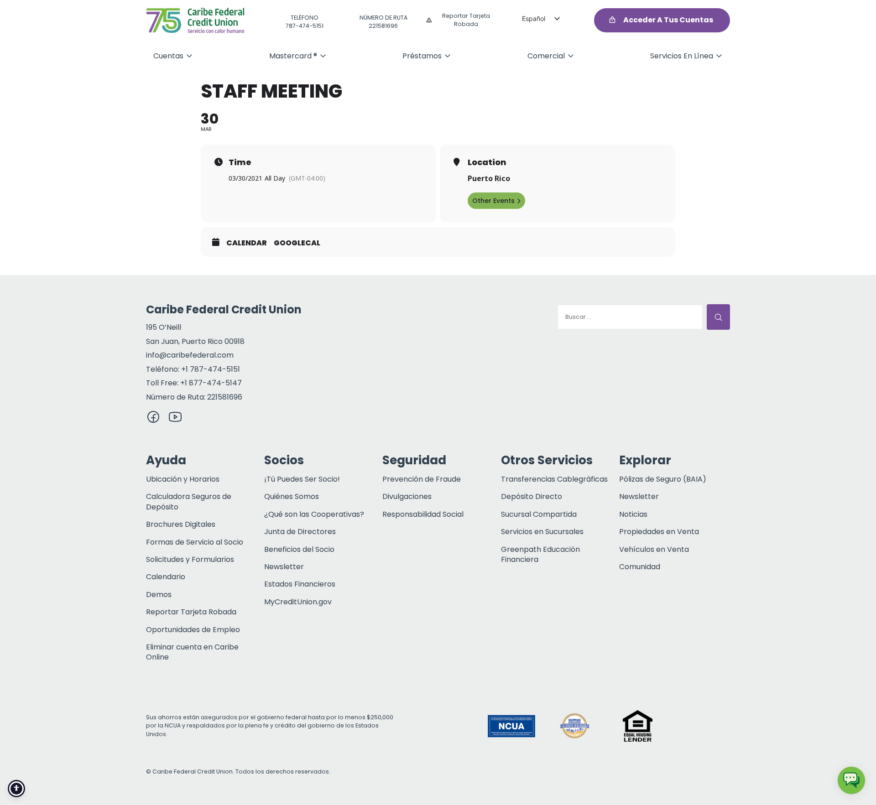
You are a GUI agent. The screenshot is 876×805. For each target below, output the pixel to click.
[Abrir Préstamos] (447, 56)
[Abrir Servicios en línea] (719, 56)
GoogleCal (297, 243)
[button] (700, 726)
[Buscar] (718, 317)
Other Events (493, 200)
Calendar (246, 243)
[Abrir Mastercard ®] (323, 56)
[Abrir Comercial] (570, 56)
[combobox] (630, 317)
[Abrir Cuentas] (189, 56)
